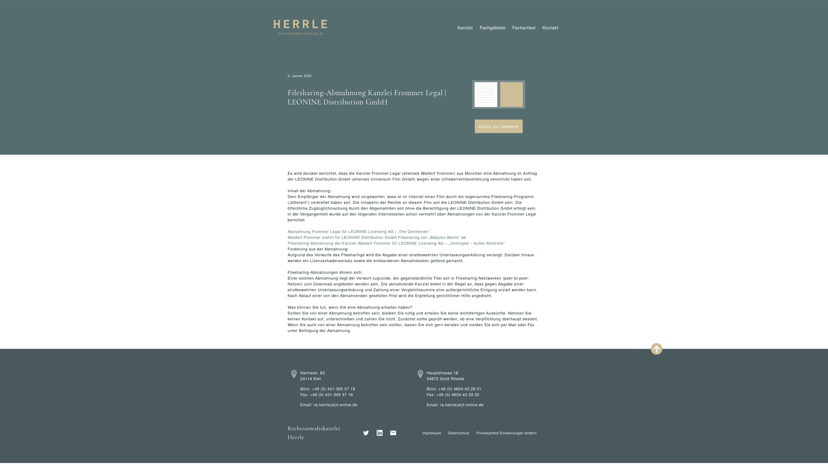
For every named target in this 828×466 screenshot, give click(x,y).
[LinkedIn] (379, 432)
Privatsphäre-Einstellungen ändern (507, 432)
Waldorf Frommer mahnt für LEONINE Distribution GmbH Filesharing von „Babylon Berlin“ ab (377, 237)
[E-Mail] (393, 432)
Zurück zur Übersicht (499, 126)
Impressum (431, 432)
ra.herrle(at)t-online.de (335, 404)
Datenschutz (459, 432)
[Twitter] (366, 432)
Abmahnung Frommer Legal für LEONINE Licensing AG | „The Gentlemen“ (359, 231)
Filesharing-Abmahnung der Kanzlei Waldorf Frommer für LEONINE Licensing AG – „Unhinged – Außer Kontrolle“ (396, 243)
